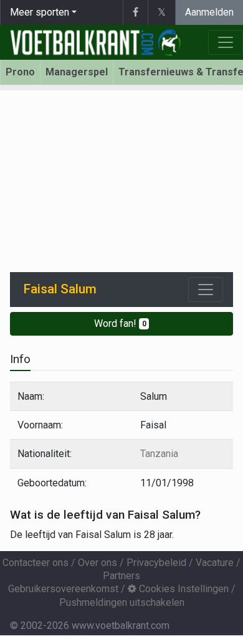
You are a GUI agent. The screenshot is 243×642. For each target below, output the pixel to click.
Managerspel (76, 72)
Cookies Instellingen (182, 589)
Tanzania (159, 454)
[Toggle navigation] (205, 289)
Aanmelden (209, 12)
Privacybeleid (156, 563)
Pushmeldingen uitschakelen (121, 602)
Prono (20, 72)
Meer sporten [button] (39, 12)
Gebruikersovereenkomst (63, 589)
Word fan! (120, 323)
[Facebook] (135, 12)
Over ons (97, 563)
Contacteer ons (35, 563)
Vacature (215, 563)
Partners (121, 576)
